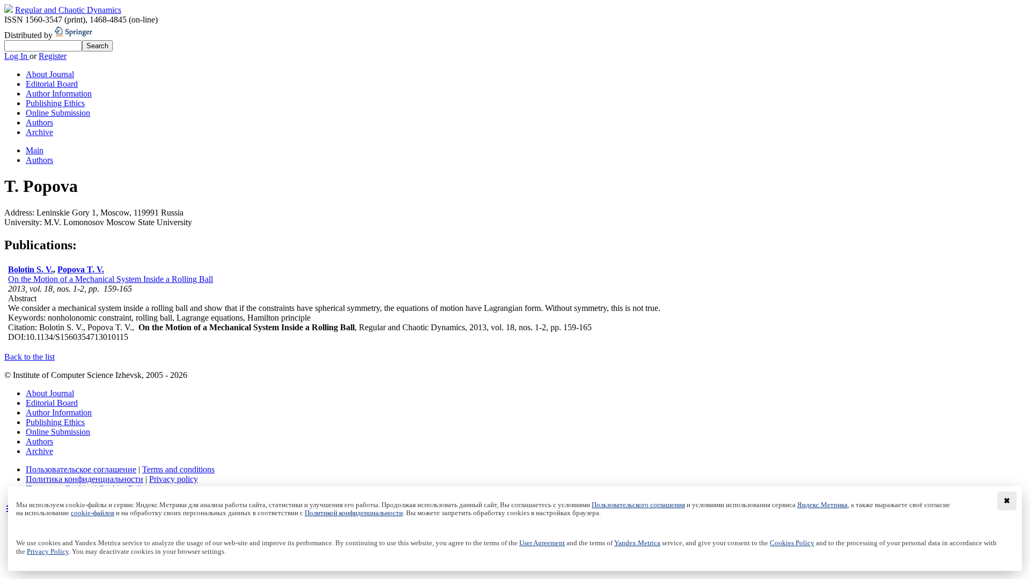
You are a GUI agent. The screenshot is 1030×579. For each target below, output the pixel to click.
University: (24, 222)
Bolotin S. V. (30, 269)
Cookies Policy (792, 543)
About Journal (50, 74)
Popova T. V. (80, 269)
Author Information (59, 93)
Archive (39, 132)
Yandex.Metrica (637, 543)
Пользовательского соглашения (638, 505)
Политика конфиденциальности (84, 479)
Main (34, 150)
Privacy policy (173, 479)
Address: (20, 212)
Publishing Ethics (55, 103)
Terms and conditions (178, 469)
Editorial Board (52, 83)
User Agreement (542, 543)
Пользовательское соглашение (81, 469)
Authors (39, 122)
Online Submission (58, 112)
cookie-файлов (92, 513)
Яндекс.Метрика (822, 505)
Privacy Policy (48, 551)
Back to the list (29, 356)
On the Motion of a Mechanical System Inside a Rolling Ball (110, 279)
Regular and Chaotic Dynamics (68, 9)
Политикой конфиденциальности (354, 513)
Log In (17, 56)
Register (53, 56)
